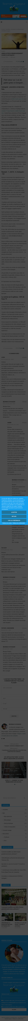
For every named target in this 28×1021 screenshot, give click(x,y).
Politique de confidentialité (19, 522)
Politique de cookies (7, 522)
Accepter (14, 512)
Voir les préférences (14, 520)
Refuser (14, 516)
